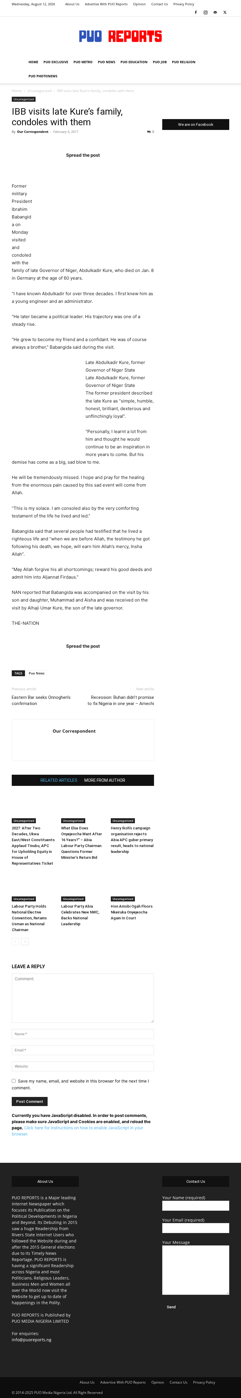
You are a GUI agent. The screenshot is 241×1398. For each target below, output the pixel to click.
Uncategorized (39, 90)
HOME (33, 62)
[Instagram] (205, 12)
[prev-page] (15, 941)
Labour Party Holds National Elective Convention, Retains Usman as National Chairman (29, 918)
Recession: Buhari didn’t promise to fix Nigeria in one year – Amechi (120, 700)
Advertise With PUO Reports (106, 4)
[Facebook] (195, 12)
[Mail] (215, 12)
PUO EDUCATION (134, 62)
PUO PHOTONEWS (43, 76)
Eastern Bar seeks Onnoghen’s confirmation (41, 700)
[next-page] (25, 941)
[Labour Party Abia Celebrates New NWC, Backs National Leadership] (82, 886)
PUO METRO (83, 62)
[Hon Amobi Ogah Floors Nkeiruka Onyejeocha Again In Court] (132, 886)
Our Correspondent (32, 131)
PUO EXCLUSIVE (55, 62)
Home (17, 90)
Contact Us (159, 4)
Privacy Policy (183, 4)
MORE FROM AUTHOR (104, 780)
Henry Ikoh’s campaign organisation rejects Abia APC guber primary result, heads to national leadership (132, 840)
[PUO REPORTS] (120, 36)
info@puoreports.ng (31, 1339)
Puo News (36, 673)
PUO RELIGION (183, 62)
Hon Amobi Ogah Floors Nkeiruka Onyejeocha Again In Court (132, 912)
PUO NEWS (106, 62)
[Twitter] (224, 12)
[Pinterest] (94, 167)
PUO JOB (160, 62)
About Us (72, 4)
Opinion (139, 4)
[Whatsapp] (117, 167)
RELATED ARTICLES (59, 780)
